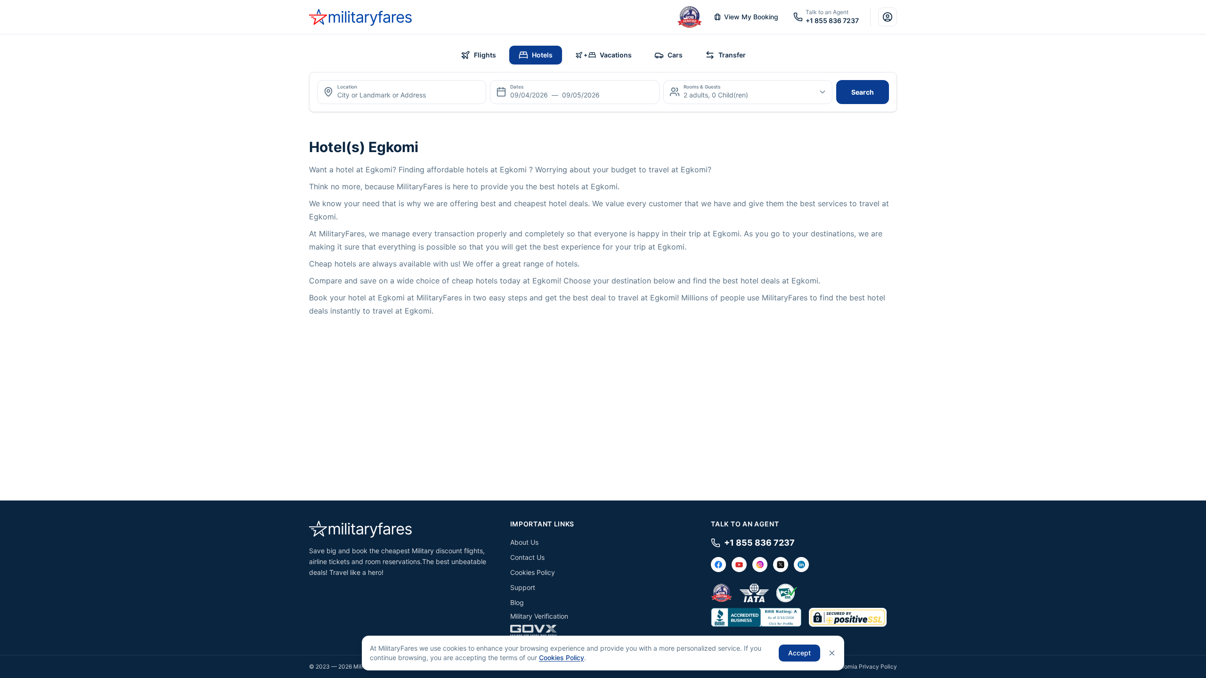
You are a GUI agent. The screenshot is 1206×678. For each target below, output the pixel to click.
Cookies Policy (532, 572)
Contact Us (527, 557)
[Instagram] (759, 564)
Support (522, 587)
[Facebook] (718, 564)
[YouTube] (739, 564)
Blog (517, 602)
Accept (799, 653)
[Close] (832, 653)
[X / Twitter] (780, 564)
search (862, 92)
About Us (524, 542)
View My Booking (751, 17)
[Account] (887, 17)
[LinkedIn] (801, 564)
